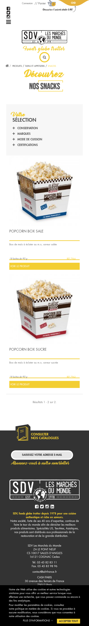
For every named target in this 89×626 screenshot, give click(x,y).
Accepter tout (68, 621)
